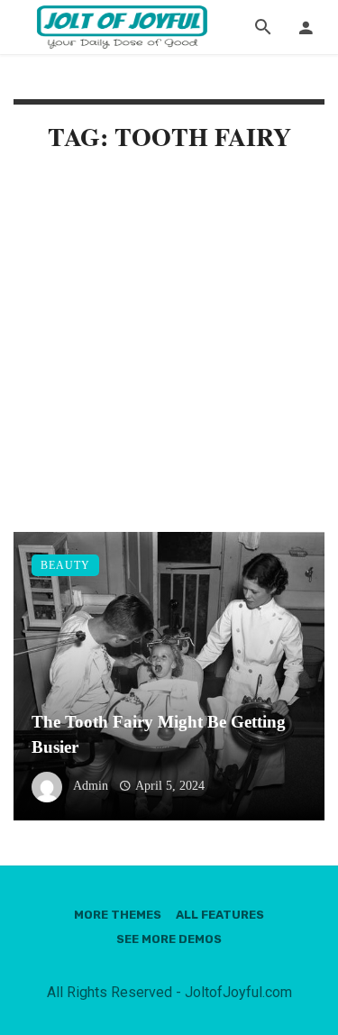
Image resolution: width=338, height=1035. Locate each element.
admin (90, 785)
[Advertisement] (169, 356)
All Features (220, 914)
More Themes (117, 914)
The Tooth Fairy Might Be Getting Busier (159, 734)
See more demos (169, 939)
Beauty (65, 565)
